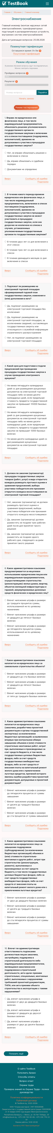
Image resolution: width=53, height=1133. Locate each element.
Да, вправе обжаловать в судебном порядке (25, 162)
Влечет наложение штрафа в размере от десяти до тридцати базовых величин (26, 804)
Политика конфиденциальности (26, 1097)
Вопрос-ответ (26, 1081)
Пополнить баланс (26, 1072)
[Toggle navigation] (47, 3)
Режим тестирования (27, 107)
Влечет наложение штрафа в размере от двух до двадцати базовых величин (27, 899)
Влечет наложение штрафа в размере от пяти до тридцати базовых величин (27, 695)
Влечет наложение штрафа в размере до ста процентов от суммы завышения (27, 814)
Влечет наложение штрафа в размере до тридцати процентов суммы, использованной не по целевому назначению (26, 605)
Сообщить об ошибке (36, 178)
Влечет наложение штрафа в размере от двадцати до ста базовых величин (26, 675)
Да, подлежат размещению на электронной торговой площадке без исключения (26, 309)
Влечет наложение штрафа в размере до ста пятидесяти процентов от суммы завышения (27, 920)
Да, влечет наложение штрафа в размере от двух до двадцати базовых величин (27, 1002)
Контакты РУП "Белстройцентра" (26, 1126)
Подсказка (42, 181)
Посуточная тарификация (26, 53)
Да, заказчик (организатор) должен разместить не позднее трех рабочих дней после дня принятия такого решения (26, 524)
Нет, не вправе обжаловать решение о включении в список (26, 154)
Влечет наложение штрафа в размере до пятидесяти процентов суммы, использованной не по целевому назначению (26, 630)
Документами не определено (22, 169)
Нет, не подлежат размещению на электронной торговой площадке (24, 339)
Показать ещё (16, 1053)
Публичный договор (26, 1100)
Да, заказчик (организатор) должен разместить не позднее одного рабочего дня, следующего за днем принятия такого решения (25, 538)
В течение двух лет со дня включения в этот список (27, 243)
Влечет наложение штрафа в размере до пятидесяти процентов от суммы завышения (26, 793)
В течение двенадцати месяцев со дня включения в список (27, 259)
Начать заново (26, 98)
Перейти (42, 92)
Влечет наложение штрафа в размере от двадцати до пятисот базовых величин (26, 617)
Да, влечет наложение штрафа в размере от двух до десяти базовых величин (25, 1024)
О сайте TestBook (26, 1068)
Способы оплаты (26, 1077)
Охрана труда (27, 1085)
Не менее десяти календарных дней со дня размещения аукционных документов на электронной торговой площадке (27, 443)
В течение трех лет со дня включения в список (27, 251)
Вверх (8, 178)
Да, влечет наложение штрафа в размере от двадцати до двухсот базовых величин (24, 1013)
